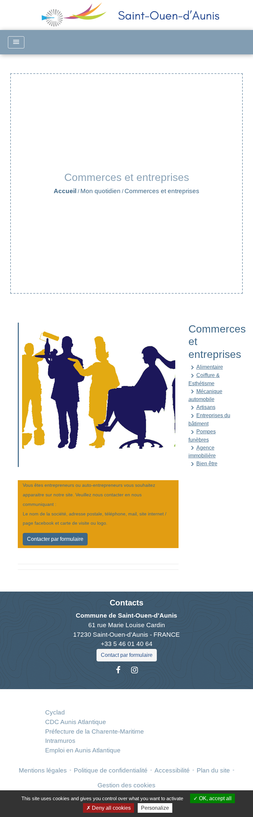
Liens (94, 696)
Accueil (65, 191)
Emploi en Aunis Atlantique (83, 750)
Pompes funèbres (202, 435)
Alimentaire (205, 367)
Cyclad (55, 712)
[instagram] (134, 670)
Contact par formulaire (127, 655)
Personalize (155, 808)
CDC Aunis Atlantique (75, 721)
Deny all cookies (111, 808)
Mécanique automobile (205, 395)
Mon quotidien (100, 191)
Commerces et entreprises (162, 191)
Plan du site (213, 770)
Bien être (202, 464)
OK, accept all (215, 798)
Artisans (201, 408)
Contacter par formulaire (55, 539)
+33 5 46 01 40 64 (127, 643)
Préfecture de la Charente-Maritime (94, 731)
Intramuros (60, 740)
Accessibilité (172, 770)
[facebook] (118, 670)
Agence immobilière (202, 451)
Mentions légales (43, 770)
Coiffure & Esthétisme (204, 379)
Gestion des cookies (126, 785)
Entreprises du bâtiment (209, 419)
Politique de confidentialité (111, 770)
